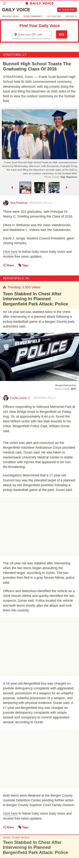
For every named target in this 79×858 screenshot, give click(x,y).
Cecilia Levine (18, 397)
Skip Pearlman (19, 202)
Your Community (32, 16)
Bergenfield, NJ (16, 278)
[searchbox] (34, 34)
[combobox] (32, 34)
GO (61, 34)
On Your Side (54, 16)
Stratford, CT (15, 54)
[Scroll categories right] (76, 16)
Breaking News (10, 16)
